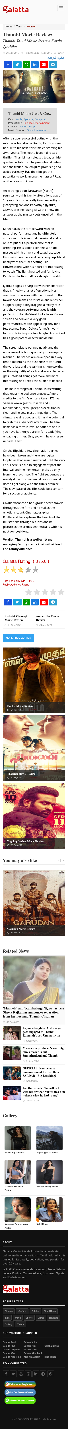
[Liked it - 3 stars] (45, 592)
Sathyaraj (40, 119)
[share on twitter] (17, 64)
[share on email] (44, 64)
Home (8, 26)
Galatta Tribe (30, 1349)
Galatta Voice (30, 1342)
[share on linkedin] (35, 64)
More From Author (18, 637)
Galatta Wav (9, 1353)
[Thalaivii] (34, 748)
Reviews (53, 1317)
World (18, 1317)
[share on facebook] (8, 64)
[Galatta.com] (16, 9)
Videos (20, 1324)
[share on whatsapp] (26, 64)
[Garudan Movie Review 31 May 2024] (34, 903)
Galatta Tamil (9, 1342)
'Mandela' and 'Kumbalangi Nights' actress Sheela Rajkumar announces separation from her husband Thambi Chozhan (33, 1012)
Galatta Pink (30, 1345)
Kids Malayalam (32, 1356)
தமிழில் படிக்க (56, 58)
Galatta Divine (51, 1345)
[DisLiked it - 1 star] (28, 592)
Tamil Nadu (50, 1311)
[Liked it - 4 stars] (53, 592)
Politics (35, 1311)
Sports (29, 1317)
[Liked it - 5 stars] (61, 592)
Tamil (19, 26)
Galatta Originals (11, 1349)
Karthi (19, 119)
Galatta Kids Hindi (12, 1356)
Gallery (8, 1324)
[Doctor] (34, 680)
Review (30, 26)
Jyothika (28, 119)
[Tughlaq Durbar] (34, 815)
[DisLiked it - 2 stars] (37, 592)
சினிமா (22, 1311)
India (7, 1317)
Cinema (9, 1311)
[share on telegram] (53, 64)
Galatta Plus (9, 1345)
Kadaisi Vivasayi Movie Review (16, 618)
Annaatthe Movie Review (47, 618)
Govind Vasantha (36, 130)
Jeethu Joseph (27, 126)
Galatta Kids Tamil (33, 1353)
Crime (41, 1317)
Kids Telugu (50, 1356)
